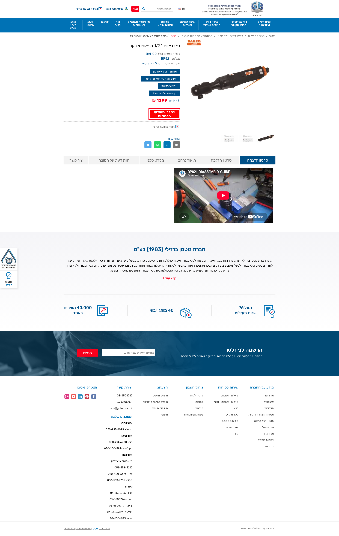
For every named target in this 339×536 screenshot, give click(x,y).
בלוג (236, 408)
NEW (135, 8)
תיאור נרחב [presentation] (187, 160)
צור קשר (269, 446)
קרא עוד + (169, 278)
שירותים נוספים (230, 421)
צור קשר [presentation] (76, 160)
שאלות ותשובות (229, 395)
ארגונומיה (268, 401)
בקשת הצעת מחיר (193, 414)
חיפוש (164, 414)
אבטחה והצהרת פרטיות (261, 414)
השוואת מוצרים (159, 408)
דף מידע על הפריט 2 (165, 93)
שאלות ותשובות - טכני (226, 401)
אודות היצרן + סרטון (165, 71)
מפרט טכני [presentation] (155, 160)
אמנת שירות (231, 427)
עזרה (235, 433)
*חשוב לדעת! (169, 86)
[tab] (257, 160)
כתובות (199, 401)
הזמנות (199, 408)
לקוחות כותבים (266, 440)
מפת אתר (268, 433)
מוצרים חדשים (160, 395)
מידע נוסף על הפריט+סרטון (161, 78)
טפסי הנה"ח (267, 427)
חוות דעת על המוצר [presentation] (114, 160)
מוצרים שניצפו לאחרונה (155, 401)
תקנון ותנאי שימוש (264, 421)
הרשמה (110, 8)
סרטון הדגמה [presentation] (257, 160)
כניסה (119, 8)
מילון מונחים (232, 414)
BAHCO (151, 54)
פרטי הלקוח (196, 395)
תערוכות (269, 408)
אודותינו (269, 395)
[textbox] (157, 8)
